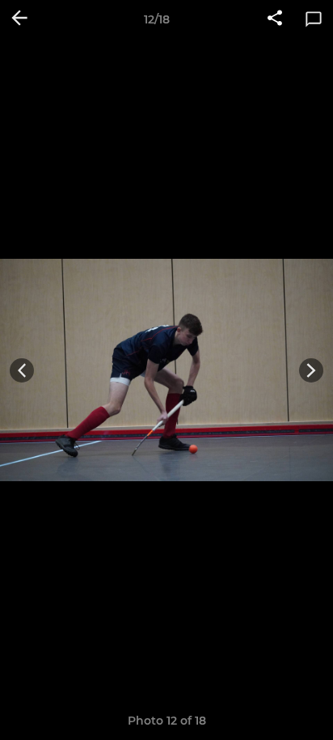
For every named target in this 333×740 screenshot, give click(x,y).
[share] (275, 19)
